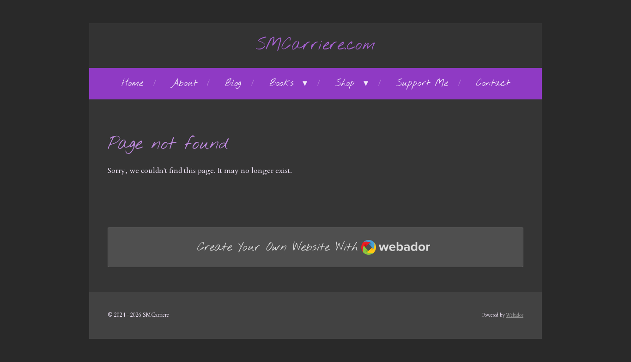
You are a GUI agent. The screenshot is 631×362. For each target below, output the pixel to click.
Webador (514, 315)
